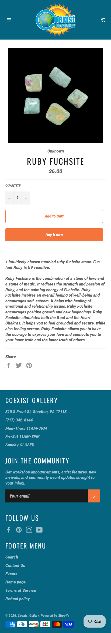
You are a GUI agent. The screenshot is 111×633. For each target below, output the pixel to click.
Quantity (13, 186)
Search (11, 557)
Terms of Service (20, 590)
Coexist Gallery (28, 616)
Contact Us (15, 565)
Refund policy (17, 598)
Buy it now (54, 235)
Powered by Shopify (55, 616)
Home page (15, 582)
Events (11, 574)
